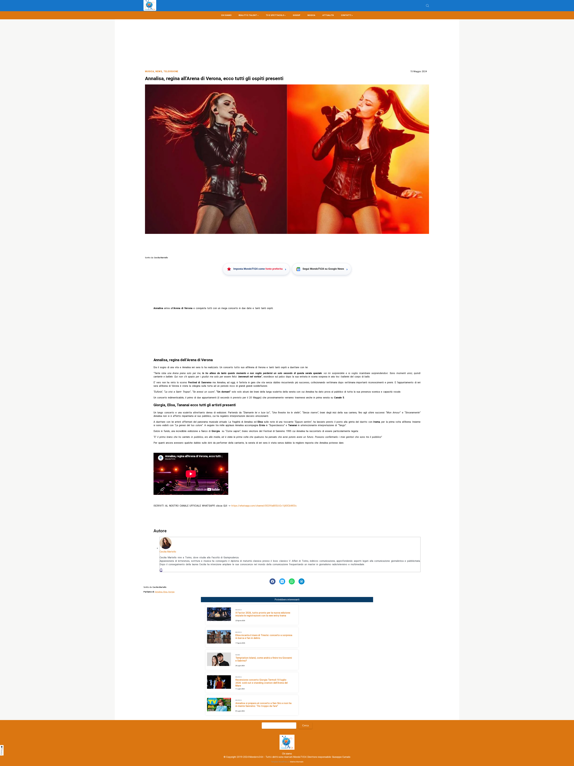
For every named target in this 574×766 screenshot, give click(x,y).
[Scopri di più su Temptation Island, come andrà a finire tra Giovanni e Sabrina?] (219, 660)
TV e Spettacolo (275, 15)
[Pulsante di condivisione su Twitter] (282, 581)
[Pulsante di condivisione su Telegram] (301, 581)
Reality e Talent (248, 15)
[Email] (161, 570)
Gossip (296, 15)
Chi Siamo (226, 15)
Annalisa (158, 592)
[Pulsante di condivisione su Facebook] (272, 581)
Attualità (328, 15)
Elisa (165, 592)
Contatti (346, 15)
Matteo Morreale (296, 762)
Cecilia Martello (168, 551)
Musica (311, 15)
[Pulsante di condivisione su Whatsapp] (292, 581)
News (158, 71)
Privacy (1, 751)
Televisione (171, 71)
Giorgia (171, 592)
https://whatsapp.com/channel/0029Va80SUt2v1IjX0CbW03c (264, 505)
